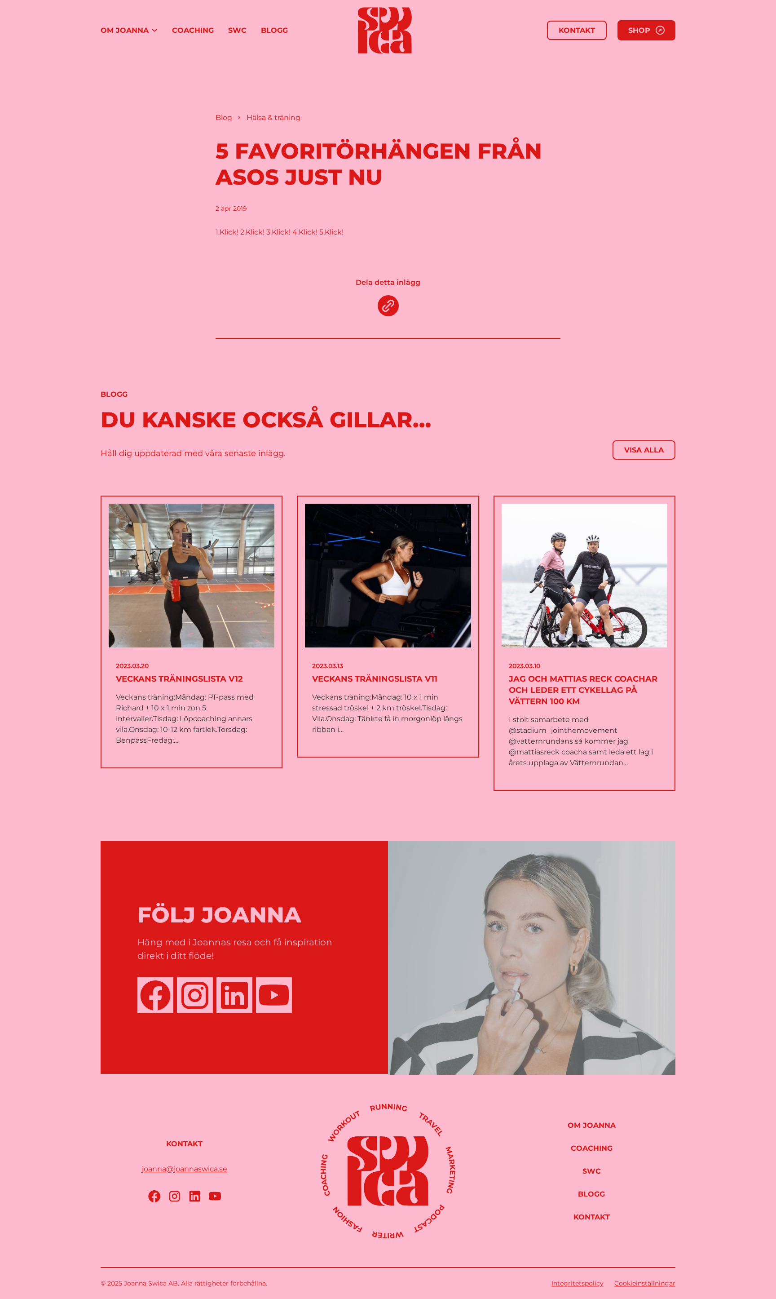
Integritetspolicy (577, 1283)
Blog (224, 117)
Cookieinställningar (644, 1283)
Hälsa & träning (273, 117)
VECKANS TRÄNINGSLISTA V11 (374, 679)
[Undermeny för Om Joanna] (154, 30)
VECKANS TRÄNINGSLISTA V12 (179, 679)
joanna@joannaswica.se (184, 1169)
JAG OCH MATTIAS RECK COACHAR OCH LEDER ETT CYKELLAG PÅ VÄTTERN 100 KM (583, 690)
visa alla (644, 450)
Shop (639, 30)
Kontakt (577, 30)
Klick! (229, 232)
